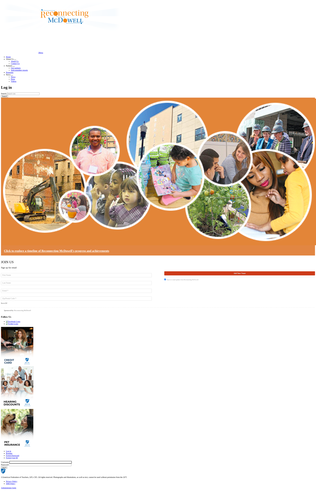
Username (5, 462)
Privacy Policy (11, 481)
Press (13, 79)
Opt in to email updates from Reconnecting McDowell (182, 280)
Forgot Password (12, 456)
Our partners (16, 68)
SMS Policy (10, 484)
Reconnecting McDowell (22, 310)
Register (9, 453)
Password (5, 465)
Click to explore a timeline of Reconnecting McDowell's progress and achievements (56, 250)
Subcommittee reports (19, 70)
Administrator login (8, 488)
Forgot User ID (12, 458)
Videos (13, 81)
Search (3, 94)
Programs (9, 72)
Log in (8, 451)
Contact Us (15, 64)
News (13, 77)
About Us (15, 61)
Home (8, 57)
